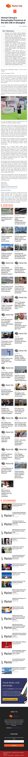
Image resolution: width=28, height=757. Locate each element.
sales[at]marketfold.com (17, 727)
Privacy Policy (11, 755)
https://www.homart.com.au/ (11, 187)
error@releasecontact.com (6, 196)
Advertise (17, 755)
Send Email (6, 185)
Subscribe (14, 745)
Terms (5, 755)
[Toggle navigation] (14, 11)
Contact (22, 755)
